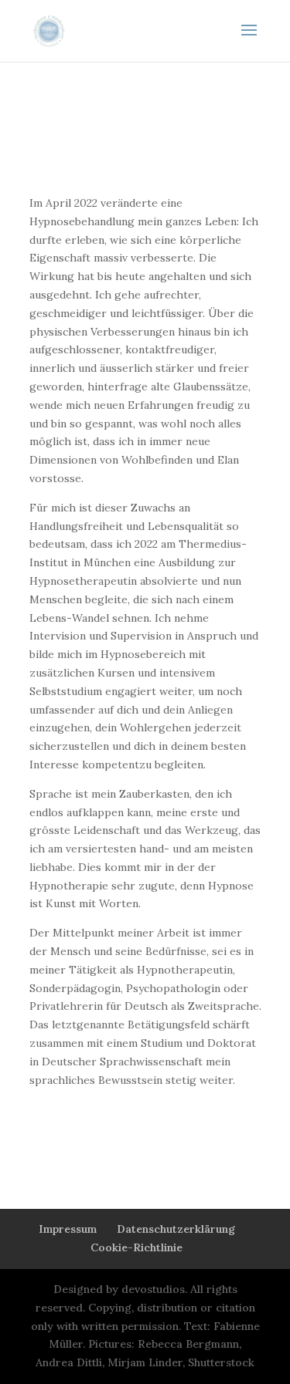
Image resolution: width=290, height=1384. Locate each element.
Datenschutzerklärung (176, 1229)
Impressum (68, 1229)
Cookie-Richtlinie (136, 1247)
